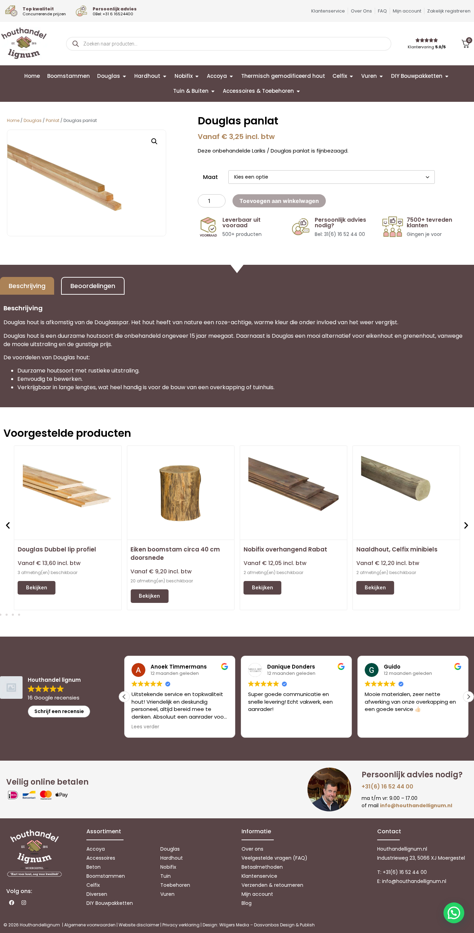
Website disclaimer (139, 925)
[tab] (27, 286)
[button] (154, 141)
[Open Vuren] (381, 76)
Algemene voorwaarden (90, 925)
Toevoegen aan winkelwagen (279, 200)
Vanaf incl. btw (49, 563)
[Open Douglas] (124, 76)
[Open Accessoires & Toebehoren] (298, 91)
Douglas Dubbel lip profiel (57, 549)
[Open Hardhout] (164, 76)
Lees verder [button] (145, 727)
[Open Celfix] (351, 76)
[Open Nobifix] (197, 76)
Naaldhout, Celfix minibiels (397, 549)
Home (13, 120)
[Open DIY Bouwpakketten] (446, 76)
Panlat (52, 120)
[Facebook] (11, 903)
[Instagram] (23, 903)
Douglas (33, 120)
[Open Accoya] (231, 76)
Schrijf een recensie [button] (59, 711)
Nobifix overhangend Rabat (285, 549)
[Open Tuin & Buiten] (212, 91)
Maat (210, 177)
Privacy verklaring (181, 925)
